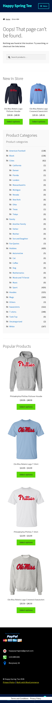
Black (11, 155)
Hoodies (12, 292)
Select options (13, 121)
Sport (15, 287)
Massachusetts (19, 185)
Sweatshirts (14, 307)
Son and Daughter (20, 238)
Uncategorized (15, 321)
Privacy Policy (9, 682)
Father (15, 229)
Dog (14, 268)
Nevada (16, 194)
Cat (14, 258)
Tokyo (15, 214)
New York (16, 199)
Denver (16, 170)
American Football (17, 150)
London (16, 180)
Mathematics (18, 273)
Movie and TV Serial (21, 277)
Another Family (19, 224)
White (12, 326)
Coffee (15, 263)
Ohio (15, 204)
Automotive (18, 253)
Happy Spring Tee (17, 5)
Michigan (16, 190)
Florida (16, 175)
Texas (15, 209)
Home (8, 19)
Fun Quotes (14, 243)
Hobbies (13, 248)
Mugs (11, 297)
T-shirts (12, 312)
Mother (16, 234)
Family (12, 219)
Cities (11, 160)
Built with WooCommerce (28, 682)
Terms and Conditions (19, 698)
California (17, 165)
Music (15, 282)
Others (12, 302)
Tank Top (13, 316)
